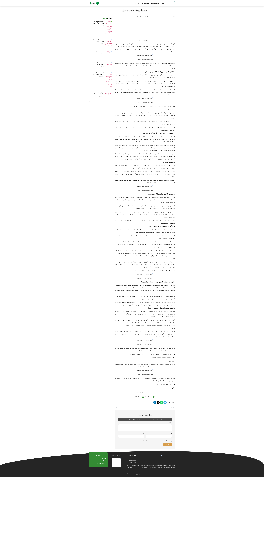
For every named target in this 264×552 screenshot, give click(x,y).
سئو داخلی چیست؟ (100, 51)
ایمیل (143, 433)
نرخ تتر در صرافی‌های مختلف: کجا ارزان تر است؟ (98, 40)
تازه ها (137, 3)
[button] (97, 3)
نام (171, 433)
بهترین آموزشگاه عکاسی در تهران (98, 94)
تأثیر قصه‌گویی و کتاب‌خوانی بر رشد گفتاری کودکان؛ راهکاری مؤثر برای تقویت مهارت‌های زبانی (98, 73)
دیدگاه (170, 422)
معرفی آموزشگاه (155, 3)
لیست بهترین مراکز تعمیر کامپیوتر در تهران (99, 63)
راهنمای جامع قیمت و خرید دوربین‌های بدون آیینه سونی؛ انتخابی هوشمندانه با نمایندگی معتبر (98, 22)
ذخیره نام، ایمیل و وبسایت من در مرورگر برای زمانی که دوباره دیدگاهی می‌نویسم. (154, 440)
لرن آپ (162, 3)
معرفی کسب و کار (145, 3)
